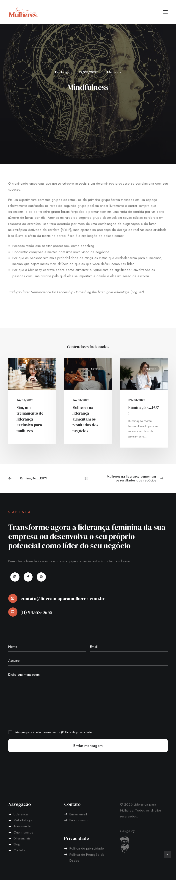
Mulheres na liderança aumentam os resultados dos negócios (85, 419)
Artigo (65, 72)
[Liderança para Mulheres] (23, 12)
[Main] (88, 478)
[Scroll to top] (167, 854)
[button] (165, 12)
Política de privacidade (77, 732)
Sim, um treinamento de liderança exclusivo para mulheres (29, 419)
